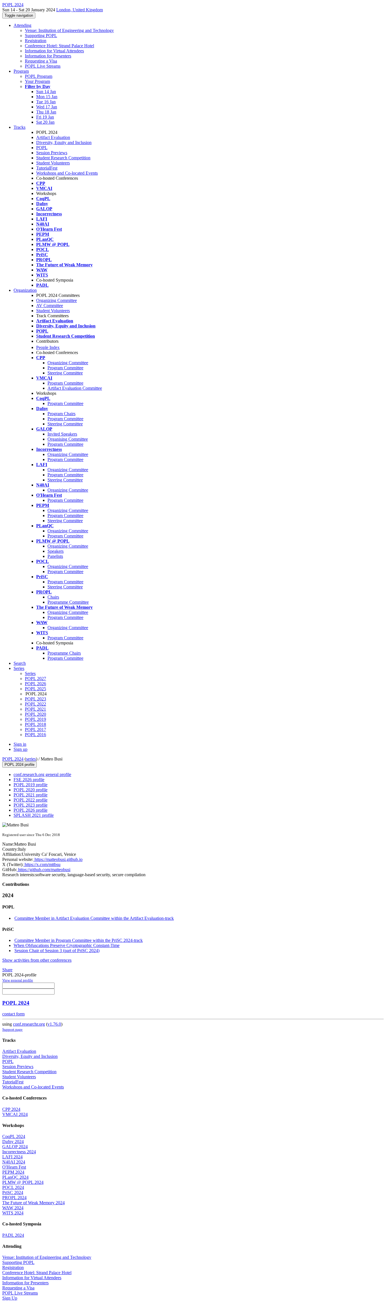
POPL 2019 (35, 719)
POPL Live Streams (42, 66)
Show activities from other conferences (36, 960)
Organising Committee (67, 439)
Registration (35, 40)
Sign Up (9, 1298)
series (31, 758)
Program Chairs (61, 413)
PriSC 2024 (12, 1192)
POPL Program (38, 76)
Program (21, 71)
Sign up (20, 749)
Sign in (20, 744)
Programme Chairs (64, 653)
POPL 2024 (12, 758)
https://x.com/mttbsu (41, 864)
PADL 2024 (13, 1235)
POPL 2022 (35, 704)
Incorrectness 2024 (19, 1151)
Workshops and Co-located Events (67, 173)
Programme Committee (68, 602)
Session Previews (51, 152)
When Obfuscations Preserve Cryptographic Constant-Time (67, 945)
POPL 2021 (35, 709)
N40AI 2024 (13, 1162)
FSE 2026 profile (29, 779)
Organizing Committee (56, 300)
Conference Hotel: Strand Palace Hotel (59, 45)
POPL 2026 (35, 683)
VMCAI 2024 (15, 1114)
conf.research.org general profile (42, 774)
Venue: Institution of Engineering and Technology (69, 30)
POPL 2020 (35, 714)
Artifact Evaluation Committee (74, 388)
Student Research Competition (63, 157)
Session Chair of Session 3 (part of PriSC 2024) (56, 950)
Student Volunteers (53, 162)
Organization (25, 290)
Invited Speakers (62, 434)
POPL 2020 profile (30, 789)
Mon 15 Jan (46, 96)
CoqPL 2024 (13, 1136)
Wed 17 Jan (46, 106)
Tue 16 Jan (46, 101)
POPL (41, 147)
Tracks (19, 127)
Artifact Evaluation (53, 137)
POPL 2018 (35, 724)
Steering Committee (65, 372)
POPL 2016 (35, 734)
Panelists (55, 556)
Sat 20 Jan (45, 122)
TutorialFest (46, 168)
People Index (48, 347)
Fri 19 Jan (45, 117)
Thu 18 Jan (46, 112)
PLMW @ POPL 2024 (23, 1182)
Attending (22, 25)
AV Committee (49, 305)
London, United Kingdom (79, 9)
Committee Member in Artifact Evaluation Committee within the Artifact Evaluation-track (94, 918)
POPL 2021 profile (30, 794)
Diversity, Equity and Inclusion (64, 142)
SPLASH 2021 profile (34, 815)
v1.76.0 (54, 1024)
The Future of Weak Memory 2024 (33, 1202)
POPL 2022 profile (30, 800)
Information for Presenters (48, 55)
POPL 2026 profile (30, 810)
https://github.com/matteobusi (43, 869)
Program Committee (65, 367)
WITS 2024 (12, 1212)
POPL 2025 (35, 688)
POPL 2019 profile (30, 784)
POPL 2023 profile (30, 805)
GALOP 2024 (15, 1146)
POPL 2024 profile (19, 764)
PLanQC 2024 (15, 1177)
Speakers (55, 551)
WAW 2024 (12, 1207)
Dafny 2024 (13, 1141)
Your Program (37, 81)
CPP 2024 (11, 1109)
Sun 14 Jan (46, 91)
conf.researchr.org (29, 1024)
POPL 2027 (35, 678)
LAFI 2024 (12, 1156)
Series (30, 673)
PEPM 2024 (13, 1172)
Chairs (53, 597)
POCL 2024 (13, 1187)
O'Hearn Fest (14, 1167)
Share (7, 969)
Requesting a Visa (41, 61)
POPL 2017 (35, 729)
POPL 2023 (35, 698)
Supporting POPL (41, 35)
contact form (13, 1013)
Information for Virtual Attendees (54, 50)
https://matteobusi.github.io (58, 859)
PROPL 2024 (14, 1197)
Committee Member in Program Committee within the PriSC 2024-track (78, 940)
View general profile (17, 980)
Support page (12, 1029)
